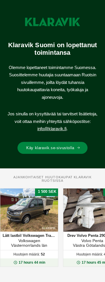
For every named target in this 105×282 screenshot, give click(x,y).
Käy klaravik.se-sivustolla (50, 148)
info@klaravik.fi (51, 128)
